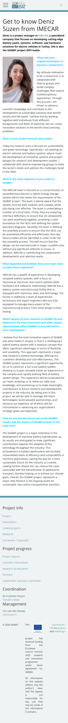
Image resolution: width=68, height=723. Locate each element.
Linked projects (11, 528)
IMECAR (43, 35)
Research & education (15, 568)
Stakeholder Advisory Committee (22, 580)
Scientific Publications (15, 562)
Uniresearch (10, 614)
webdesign (59, 631)
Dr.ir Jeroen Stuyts (14, 596)
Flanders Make (11, 599)
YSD (52, 628)
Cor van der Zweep (14, 611)
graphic (61, 628)
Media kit (8, 534)
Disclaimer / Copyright (16, 540)
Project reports (11, 556)
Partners (8, 574)
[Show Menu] (7, 5)
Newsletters (10, 522)
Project (7, 516)
